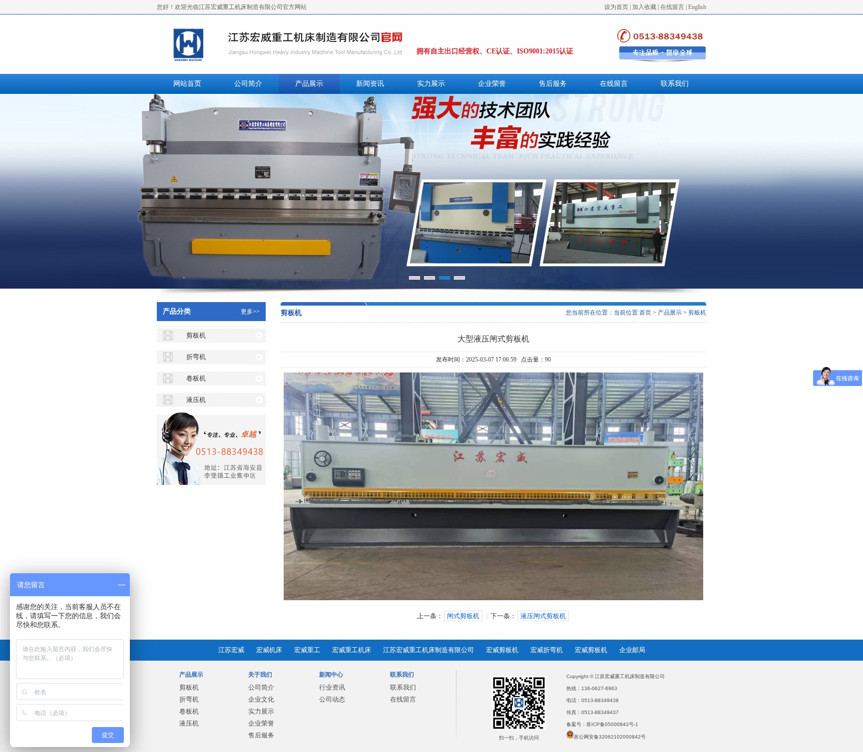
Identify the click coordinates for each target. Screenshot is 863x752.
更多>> (250, 311)
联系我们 (675, 83)
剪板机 (196, 335)
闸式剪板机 (463, 616)
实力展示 (431, 83)
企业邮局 (632, 650)
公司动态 (332, 699)
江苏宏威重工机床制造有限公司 (428, 650)
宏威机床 (269, 650)
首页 (645, 312)
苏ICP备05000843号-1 (612, 724)
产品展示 (309, 83)
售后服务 (553, 83)
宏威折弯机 (546, 650)
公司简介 (248, 83)
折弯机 (196, 357)
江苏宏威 (231, 650)
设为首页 (616, 6)
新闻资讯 (370, 83)
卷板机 (196, 378)
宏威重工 (307, 650)
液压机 (196, 399)
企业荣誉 (492, 83)
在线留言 (672, 6)
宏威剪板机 (502, 650)
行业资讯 (332, 687)
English (697, 6)
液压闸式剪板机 (543, 616)
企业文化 (261, 699)
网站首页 (187, 83)
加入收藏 (644, 6)
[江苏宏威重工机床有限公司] (431, 191)
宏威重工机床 (351, 650)
